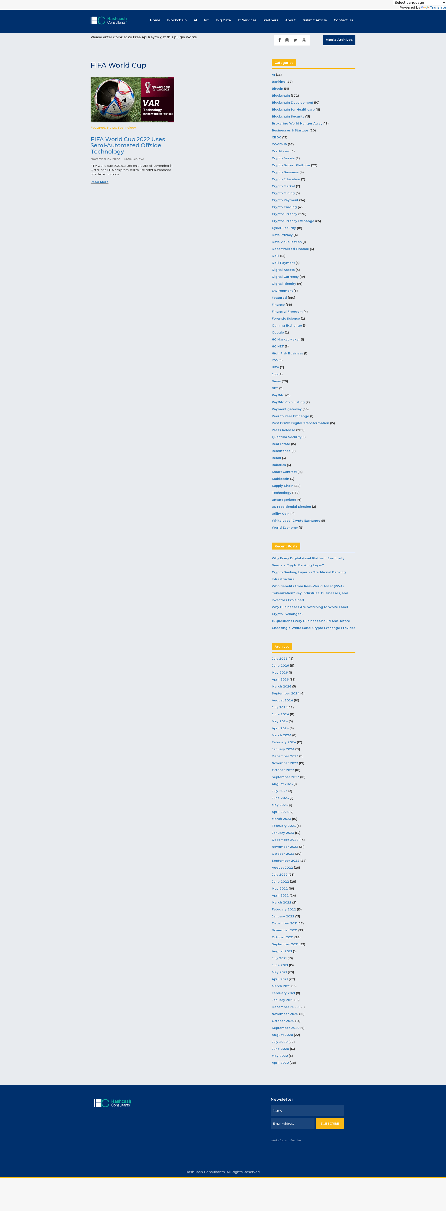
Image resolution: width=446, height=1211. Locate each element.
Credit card (281, 151)
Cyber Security (284, 228)
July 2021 (279, 958)
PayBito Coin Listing (288, 402)
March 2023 (281, 819)
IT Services (247, 20)
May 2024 (280, 721)
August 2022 (282, 867)
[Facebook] (279, 40)
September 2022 (285, 860)
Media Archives (339, 40)
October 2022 (283, 853)
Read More (99, 182)
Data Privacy (282, 235)
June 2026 (280, 665)
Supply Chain (282, 486)
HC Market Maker (286, 339)
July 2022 (280, 874)
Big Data (223, 20)
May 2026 (280, 672)
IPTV (275, 367)
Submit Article (315, 20)
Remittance (281, 451)
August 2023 (282, 784)
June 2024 (280, 714)
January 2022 (283, 916)
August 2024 (282, 700)
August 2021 (282, 951)
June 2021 (280, 965)
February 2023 (284, 826)
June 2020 (280, 1049)
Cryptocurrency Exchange (293, 221)
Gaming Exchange (287, 325)
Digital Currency (285, 276)
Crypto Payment (285, 200)
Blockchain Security (288, 116)
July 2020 (280, 1042)
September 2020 (285, 1028)
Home (155, 20)
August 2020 (282, 1035)
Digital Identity (284, 283)
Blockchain (177, 20)
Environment (282, 290)
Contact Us (343, 20)
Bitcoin (277, 88)
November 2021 (284, 930)
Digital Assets (283, 270)
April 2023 (280, 812)
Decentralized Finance (290, 249)
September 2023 (285, 777)
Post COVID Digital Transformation (300, 423)
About (290, 20)
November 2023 (285, 763)
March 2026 (281, 686)
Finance (278, 304)
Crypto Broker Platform (291, 165)
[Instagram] (287, 40)
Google (278, 332)
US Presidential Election (291, 506)
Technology (127, 127)
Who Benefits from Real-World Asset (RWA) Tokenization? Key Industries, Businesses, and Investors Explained (310, 593)
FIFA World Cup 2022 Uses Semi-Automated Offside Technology (128, 145)
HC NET (278, 346)
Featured (98, 127)
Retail (276, 458)
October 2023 (283, 770)
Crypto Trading (284, 207)
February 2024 (284, 742)
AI (195, 20)
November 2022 (285, 846)
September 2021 (285, 944)
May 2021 (279, 972)
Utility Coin (280, 513)
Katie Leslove (134, 159)
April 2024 (280, 728)
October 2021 (282, 937)
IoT (206, 20)
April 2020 (280, 1062)
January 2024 (283, 749)
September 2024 (285, 693)
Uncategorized (284, 499)
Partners (270, 20)
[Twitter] (295, 40)
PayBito (278, 395)
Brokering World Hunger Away (297, 123)
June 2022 (280, 881)
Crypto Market (283, 186)
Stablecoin (280, 479)
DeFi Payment (283, 263)
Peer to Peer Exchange (290, 416)
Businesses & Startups (290, 130)
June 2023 (280, 798)
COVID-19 (279, 144)
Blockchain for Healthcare (293, 109)
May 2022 (280, 888)
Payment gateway (287, 409)
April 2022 (280, 895)
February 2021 (283, 993)
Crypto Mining (283, 193)
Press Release (283, 430)
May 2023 (280, 805)
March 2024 (281, 735)
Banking (278, 81)
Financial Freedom (287, 311)
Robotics (279, 465)
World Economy (285, 527)
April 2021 (280, 979)
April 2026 (280, 679)
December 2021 (285, 923)
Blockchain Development (292, 102)
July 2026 (280, 658)
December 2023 (285, 756)
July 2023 (279, 791)
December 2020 (285, 1007)
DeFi (275, 256)
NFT (275, 388)
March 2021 (281, 986)
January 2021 (282, 1000)
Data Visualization (287, 242)
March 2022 (281, 902)
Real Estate (281, 444)
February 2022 (284, 909)
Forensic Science (286, 318)
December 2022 (285, 839)
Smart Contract (284, 472)
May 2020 (280, 1055)
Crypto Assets (283, 158)
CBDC (276, 137)
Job (275, 374)
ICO (275, 360)
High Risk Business (287, 353)
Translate (438, 7)
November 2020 (285, 1014)
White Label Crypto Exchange (296, 520)
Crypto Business (285, 172)
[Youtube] (303, 40)
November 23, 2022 (105, 159)
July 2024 (280, 707)
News (111, 127)
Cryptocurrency (284, 214)
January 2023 (283, 833)
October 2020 (283, 1021)
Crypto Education (286, 179)
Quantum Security (287, 437)
